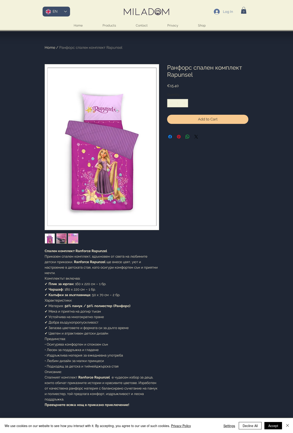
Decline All (250, 425)
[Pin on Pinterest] (179, 136)
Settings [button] (229, 425)
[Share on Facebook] (170, 136)
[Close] (287, 425)
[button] (244, 10)
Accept (273, 425)
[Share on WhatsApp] (187, 136)
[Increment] (184, 103)
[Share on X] (196, 136)
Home (50, 47)
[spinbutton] (178, 103)
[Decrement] (171, 103)
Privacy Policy (181, 425)
